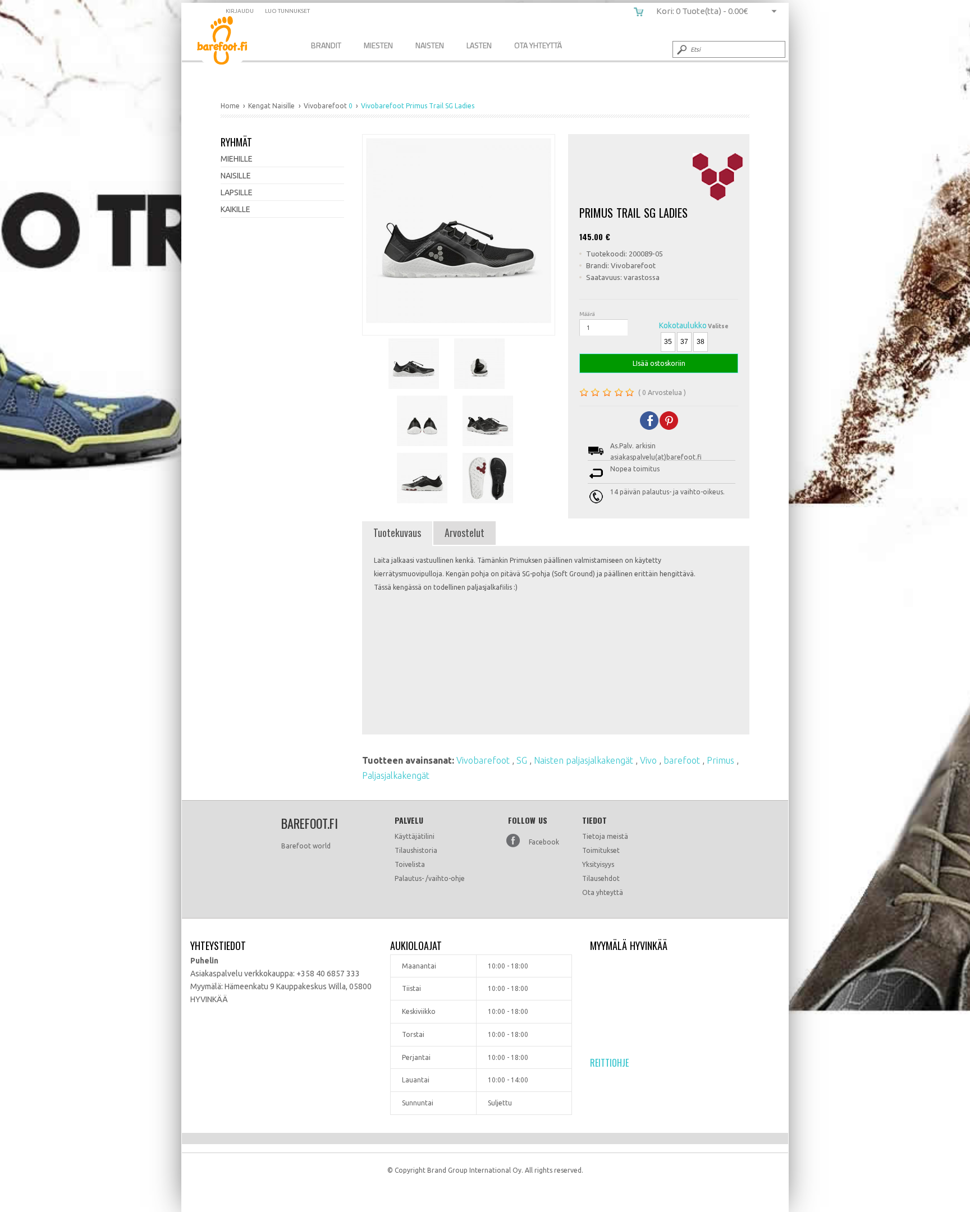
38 (700, 342)
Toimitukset (601, 850)
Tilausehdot (601, 878)
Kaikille (235, 209)
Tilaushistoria (416, 850)
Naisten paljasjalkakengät (584, 760)
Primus (721, 760)
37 (684, 342)
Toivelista (410, 864)
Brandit (326, 45)
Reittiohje (609, 1062)
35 (668, 342)
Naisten (429, 45)
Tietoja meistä (605, 836)
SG (522, 760)
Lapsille (237, 192)
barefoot (683, 760)
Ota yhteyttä (602, 892)
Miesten (378, 45)
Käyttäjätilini (414, 836)
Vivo (649, 760)
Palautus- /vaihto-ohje (430, 878)
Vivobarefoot (484, 760)
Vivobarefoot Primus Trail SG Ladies (230, 42)
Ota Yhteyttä (538, 45)
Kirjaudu (240, 11)
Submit (681, 49)
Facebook (544, 842)
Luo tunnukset (287, 11)
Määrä (587, 314)
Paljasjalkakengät (395, 775)
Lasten (479, 45)
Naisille (236, 175)
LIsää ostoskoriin (659, 363)
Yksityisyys (598, 864)
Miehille (237, 158)
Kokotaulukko (683, 325)
